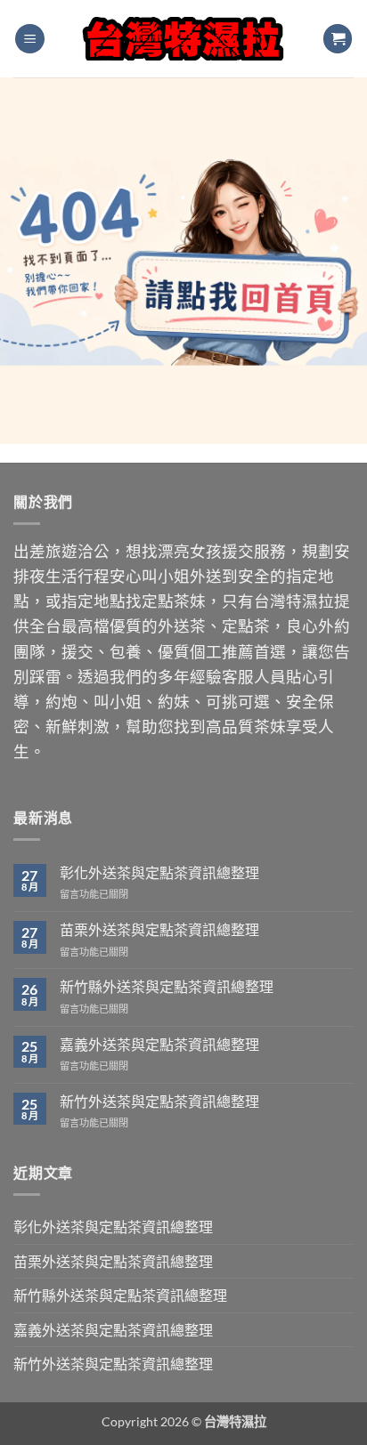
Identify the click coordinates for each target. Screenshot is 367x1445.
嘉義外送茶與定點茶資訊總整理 (159, 1044)
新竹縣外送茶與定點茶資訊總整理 (166, 986)
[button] (30, 38)
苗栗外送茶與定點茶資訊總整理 (159, 929)
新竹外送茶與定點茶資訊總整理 (159, 1101)
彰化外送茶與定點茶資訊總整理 (159, 872)
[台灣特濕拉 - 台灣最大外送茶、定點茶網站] (184, 38)
